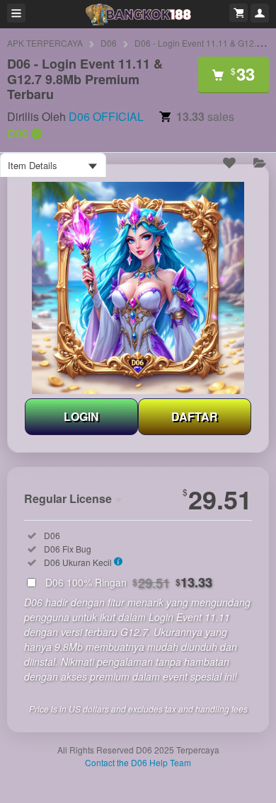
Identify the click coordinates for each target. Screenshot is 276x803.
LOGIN (81, 416)
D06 (108, 43)
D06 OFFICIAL (106, 116)
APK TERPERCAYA (45, 43)
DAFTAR (194, 416)
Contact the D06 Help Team (138, 762)
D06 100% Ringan (128, 582)
